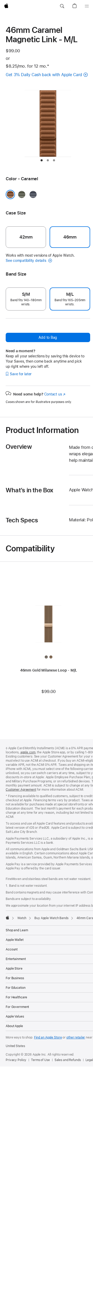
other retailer (75, 1037)
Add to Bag (47, 337)
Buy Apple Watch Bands (51, 918)
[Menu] (87, 6)
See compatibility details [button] (26, 260)
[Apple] (7, 917)
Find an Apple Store (48, 1037)
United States (15, 1046)
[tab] (42, 160)
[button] (62, 6)
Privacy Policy (16, 1060)
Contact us (54, 394)
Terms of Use (40, 1060)
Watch (21, 918)
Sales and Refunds (68, 1060)
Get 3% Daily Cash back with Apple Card (44, 74)
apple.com (27, 752)
